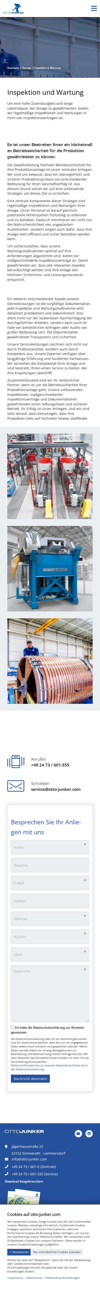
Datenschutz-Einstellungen (63, 1278)
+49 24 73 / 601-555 (50, 765)
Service (27, 68)
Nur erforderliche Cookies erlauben (57, 1252)
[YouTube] (78, 1133)
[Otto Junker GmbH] (13, 8)
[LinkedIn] (89, 1133)
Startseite (13, 68)
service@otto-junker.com (56, 789)
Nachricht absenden (30, 1078)
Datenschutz (34, 1278)
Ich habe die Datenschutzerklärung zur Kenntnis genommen (47, 1030)
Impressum (16, 1278)
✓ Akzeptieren (19, 1252)
